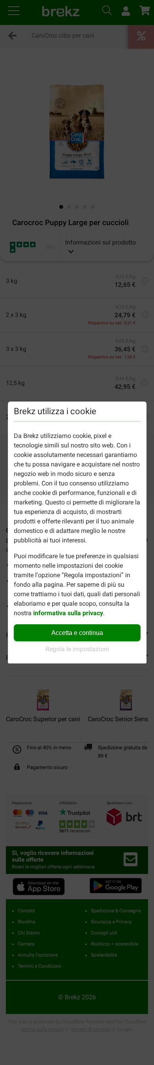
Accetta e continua (77, 632)
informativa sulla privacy (68, 613)
